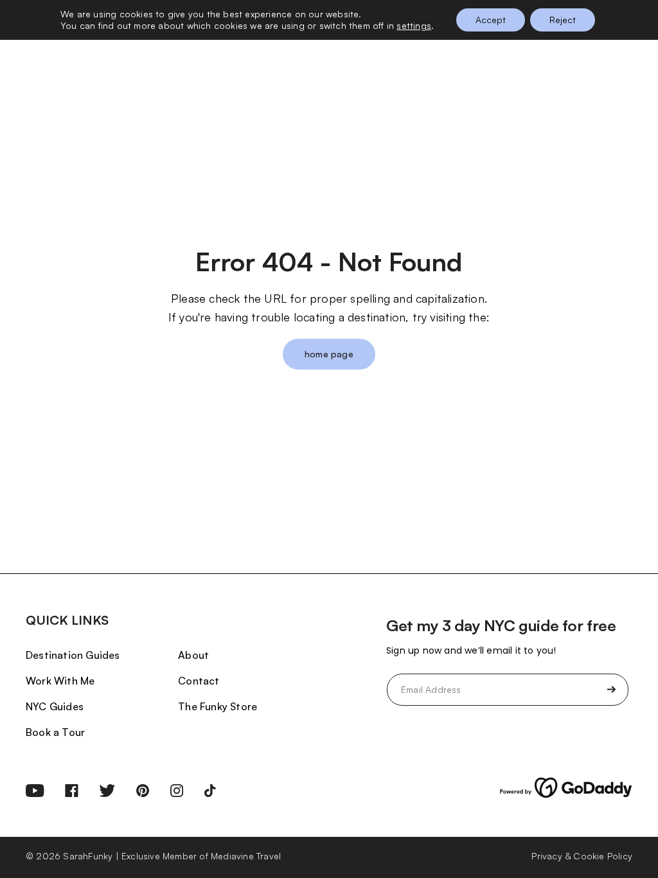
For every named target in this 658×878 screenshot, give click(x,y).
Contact (198, 680)
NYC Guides (55, 706)
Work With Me (60, 680)
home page (329, 353)
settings (413, 25)
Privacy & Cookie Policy (581, 855)
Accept (491, 19)
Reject (562, 19)
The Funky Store (217, 706)
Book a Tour (55, 732)
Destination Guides (73, 655)
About (193, 655)
